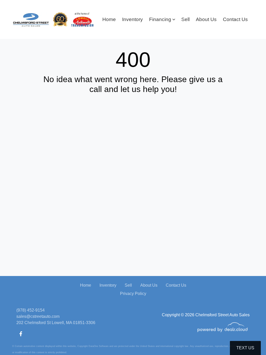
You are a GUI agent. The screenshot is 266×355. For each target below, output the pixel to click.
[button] (162, 19)
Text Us (245, 348)
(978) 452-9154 (30, 310)
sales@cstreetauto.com (37, 316)
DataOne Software (99, 346)
